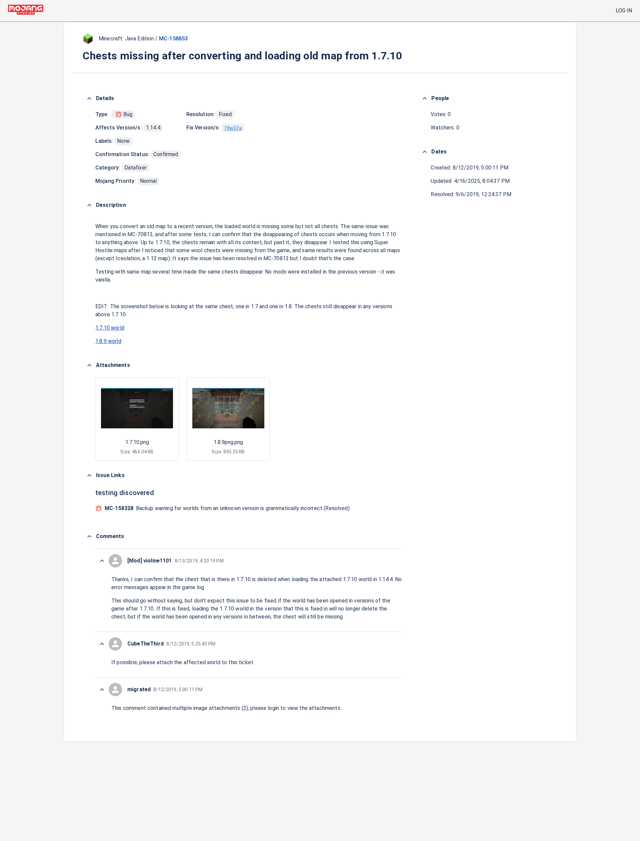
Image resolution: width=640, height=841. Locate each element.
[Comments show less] (89, 536)
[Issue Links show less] (89, 475)
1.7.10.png (137, 442)
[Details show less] (89, 98)
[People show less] (424, 98)
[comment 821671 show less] (102, 689)
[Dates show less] (424, 151)
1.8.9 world (108, 341)
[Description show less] (89, 205)
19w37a (233, 128)
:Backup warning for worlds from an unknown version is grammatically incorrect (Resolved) (227, 508)
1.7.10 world (109, 328)
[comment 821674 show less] (102, 560)
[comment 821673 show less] (102, 644)
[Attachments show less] (89, 365)
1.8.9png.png (228, 442)
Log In (624, 10)
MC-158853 (173, 38)
